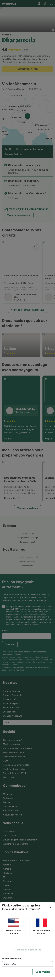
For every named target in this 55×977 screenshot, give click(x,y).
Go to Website (42, 972)
